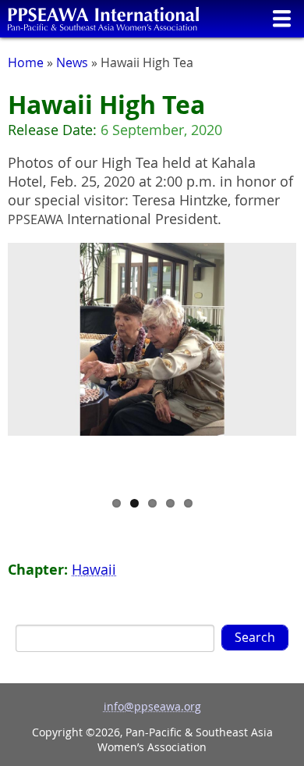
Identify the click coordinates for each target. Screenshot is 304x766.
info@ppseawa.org (152, 706)
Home (26, 62)
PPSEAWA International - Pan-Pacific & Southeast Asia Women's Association (103, 19)
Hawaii (94, 569)
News (72, 62)
